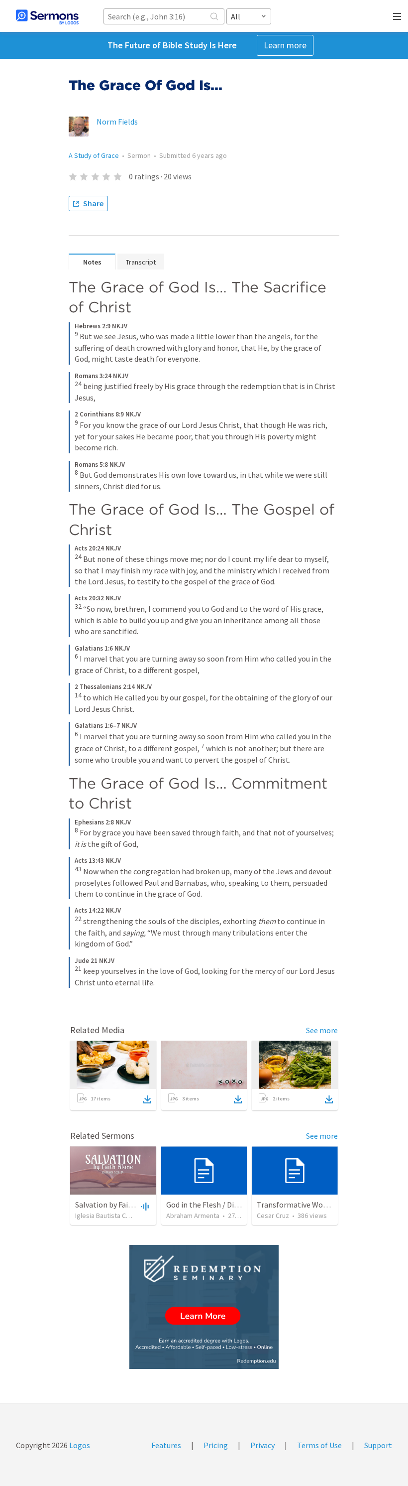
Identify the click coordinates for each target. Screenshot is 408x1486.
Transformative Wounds (298, 1205)
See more (322, 1030)
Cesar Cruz (273, 1215)
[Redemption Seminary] (204, 1307)
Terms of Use (319, 1445)
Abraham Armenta (192, 1215)
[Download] (147, 1099)
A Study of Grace (94, 155)
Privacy (262, 1445)
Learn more (285, 45)
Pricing (216, 1445)
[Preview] (143, 1206)
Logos (79, 1445)
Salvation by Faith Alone (116, 1205)
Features (166, 1445)
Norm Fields (117, 122)
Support (378, 1445)
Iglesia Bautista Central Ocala (118, 1215)
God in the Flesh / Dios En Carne (220, 1205)
